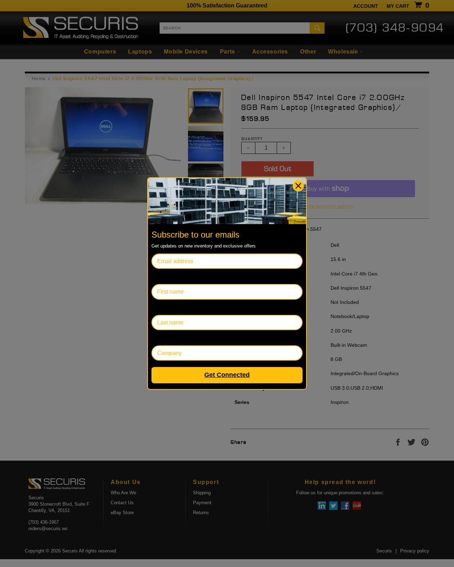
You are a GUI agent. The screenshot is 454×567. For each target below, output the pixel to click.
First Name (165, 276)
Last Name (165, 307)
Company (163, 338)
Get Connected (227, 374)
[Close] (298, 185)
